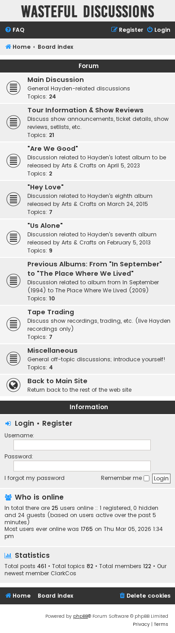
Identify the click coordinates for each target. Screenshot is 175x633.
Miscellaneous (52, 350)
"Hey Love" (45, 187)
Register (57, 423)
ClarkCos (63, 573)
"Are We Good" (52, 148)
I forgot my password (34, 478)
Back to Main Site (57, 380)
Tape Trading (50, 312)
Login (24, 423)
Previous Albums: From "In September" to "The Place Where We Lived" (94, 269)
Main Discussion (55, 79)
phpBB (80, 616)
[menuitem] (14, 30)
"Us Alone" (45, 225)
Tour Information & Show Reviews (85, 110)
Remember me (122, 478)
